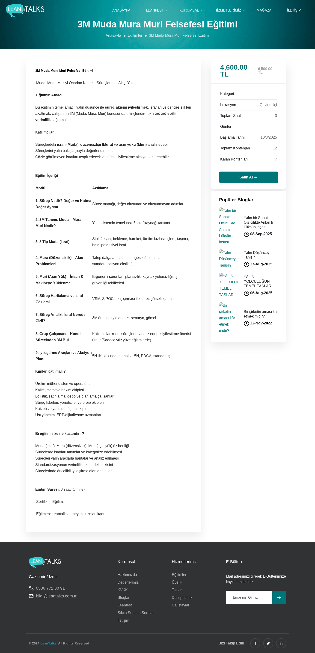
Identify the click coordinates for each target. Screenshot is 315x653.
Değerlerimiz (128, 582)
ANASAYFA (121, 10)
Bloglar (123, 598)
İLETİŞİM (294, 10)
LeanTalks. (48, 643)
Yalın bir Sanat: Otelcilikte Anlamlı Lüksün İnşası (258, 222)
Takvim (177, 590)
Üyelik (177, 582)
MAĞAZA (264, 10)
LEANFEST (155, 10)
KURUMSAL (189, 10)
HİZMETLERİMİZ (227, 10)
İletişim (123, 620)
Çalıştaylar (180, 605)
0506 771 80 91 (50, 588)
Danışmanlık (182, 598)
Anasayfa (113, 35)
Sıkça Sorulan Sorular (136, 613)
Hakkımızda (127, 575)
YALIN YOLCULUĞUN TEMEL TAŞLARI (258, 281)
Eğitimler (135, 35)
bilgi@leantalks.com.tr (56, 596)
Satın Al (246, 177)
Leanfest (125, 605)
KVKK (123, 590)
